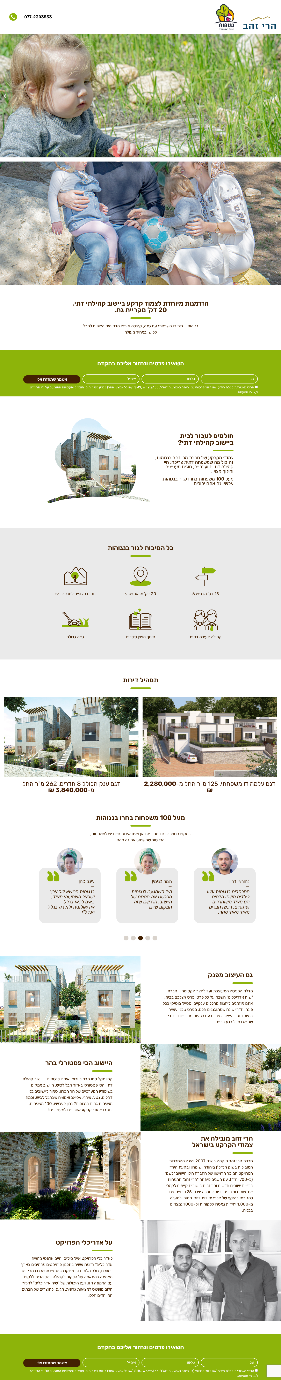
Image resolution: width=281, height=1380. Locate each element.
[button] (276, 95)
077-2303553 (38, 16)
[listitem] (140, 329)
